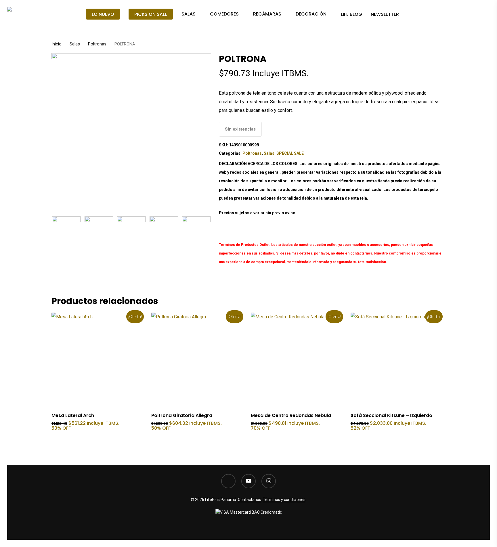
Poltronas (97, 44)
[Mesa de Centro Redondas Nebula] (298, 360)
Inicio (56, 44)
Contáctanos (249, 499)
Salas (75, 44)
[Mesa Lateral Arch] (98, 360)
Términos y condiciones (284, 499)
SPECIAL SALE (290, 153)
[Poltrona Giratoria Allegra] (198, 360)
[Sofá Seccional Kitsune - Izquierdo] (398, 360)
